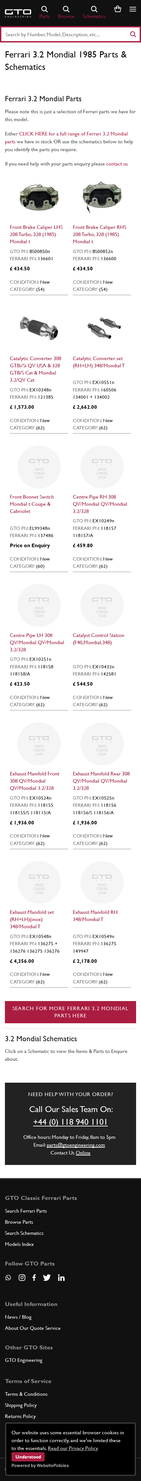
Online (83, 1153)
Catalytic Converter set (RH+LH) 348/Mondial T (99, 362)
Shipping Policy (21, 1405)
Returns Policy (20, 1416)
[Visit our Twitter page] (47, 1277)
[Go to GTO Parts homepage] (18, 13)
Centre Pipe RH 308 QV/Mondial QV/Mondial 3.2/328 (100, 504)
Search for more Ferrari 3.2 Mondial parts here (70, 1012)
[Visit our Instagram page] (22, 1277)
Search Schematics (24, 1233)
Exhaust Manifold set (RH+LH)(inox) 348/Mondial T (32, 919)
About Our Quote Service (33, 1328)
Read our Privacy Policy (73, 1448)
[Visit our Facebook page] (34, 1277)
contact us (117, 164)
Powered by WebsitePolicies (40, 1465)
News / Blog (18, 1317)
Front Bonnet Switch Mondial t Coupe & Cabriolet (32, 504)
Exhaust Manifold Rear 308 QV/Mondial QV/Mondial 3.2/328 (101, 781)
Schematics (94, 16)
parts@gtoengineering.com (76, 1145)
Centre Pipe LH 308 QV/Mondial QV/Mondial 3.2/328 (37, 642)
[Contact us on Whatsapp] (8, 1280)
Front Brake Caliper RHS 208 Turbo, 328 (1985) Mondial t (99, 234)
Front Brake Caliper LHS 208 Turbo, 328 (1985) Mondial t (36, 234)
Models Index (19, 1244)
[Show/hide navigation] (132, 9)
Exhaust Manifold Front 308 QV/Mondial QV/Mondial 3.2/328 (34, 781)
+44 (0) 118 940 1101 (70, 1122)
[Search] (132, 34)
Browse (66, 16)
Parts (44, 16)
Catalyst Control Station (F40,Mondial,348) (98, 638)
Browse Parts (19, 1222)
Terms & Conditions (26, 1394)
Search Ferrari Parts (26, 1211)
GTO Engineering (23, 1360)
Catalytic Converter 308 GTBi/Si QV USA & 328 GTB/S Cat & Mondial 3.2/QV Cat (35, 369)
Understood (28, 1456)
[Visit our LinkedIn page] (61, 1277)
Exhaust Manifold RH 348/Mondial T (95, 915)
